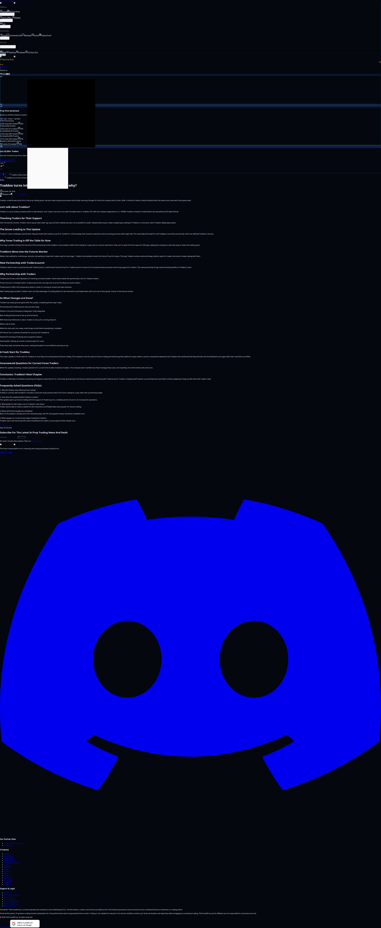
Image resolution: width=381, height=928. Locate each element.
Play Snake (8, 880)
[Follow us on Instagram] (5, 74)
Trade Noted (8, 845)
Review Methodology (12, 862)
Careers (7, 865)
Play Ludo (7, 884)
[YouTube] (11, 453)
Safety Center (9, 858)
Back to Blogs (7, 425)
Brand (6, 876)
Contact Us (8, 893)
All (1, 119)
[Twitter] (8, 453)
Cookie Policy (9, 897)
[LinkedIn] (3, 453)
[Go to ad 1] (1, 104)
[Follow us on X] (3, 74)
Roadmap (7, 878)
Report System (9, 906)
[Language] (2, 165)
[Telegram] (9, 453)
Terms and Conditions (12, 895)
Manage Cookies (10, 899)
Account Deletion (10, 904)
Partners (7, 871)
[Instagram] (1, 453)
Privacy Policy (37, 441)
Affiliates (7, 867)
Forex (5, 119)
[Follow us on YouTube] (7, 74)
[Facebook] (6, 453)
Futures (10, 119)
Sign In (3, 55)
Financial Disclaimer (11, 901)
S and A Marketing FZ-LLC (13, 843)
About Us (7, 854)
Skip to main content (8, 1)
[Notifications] (2, 171)
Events (6, 869)
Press (6, 873)
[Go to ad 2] (2, 104)
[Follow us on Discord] (1, 74)
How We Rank (9, 860)
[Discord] (190, 835)
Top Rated (17, 119)
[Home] (1, 175)
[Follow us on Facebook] (9, 74)
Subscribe (22, 437)
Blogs (7, 175)
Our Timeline (9, 856)
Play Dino (7, 882)
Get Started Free (6, 160)
